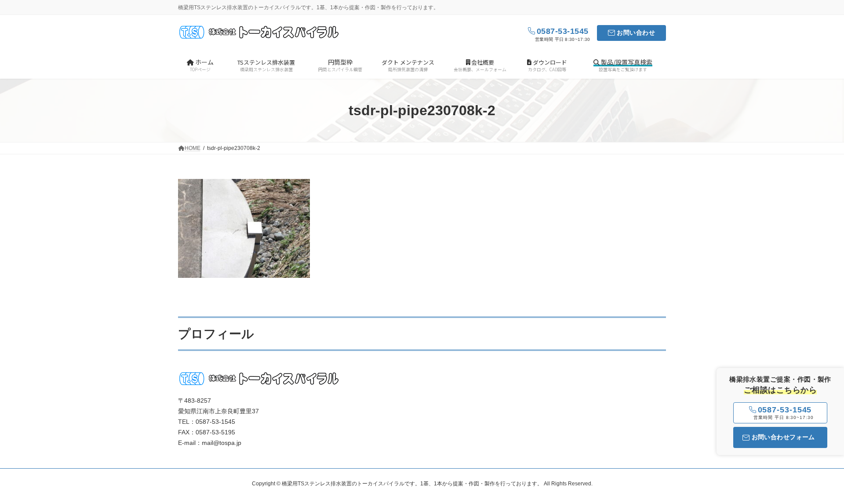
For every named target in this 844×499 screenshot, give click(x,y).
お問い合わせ (636, 32)
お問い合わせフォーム (783, 437)
